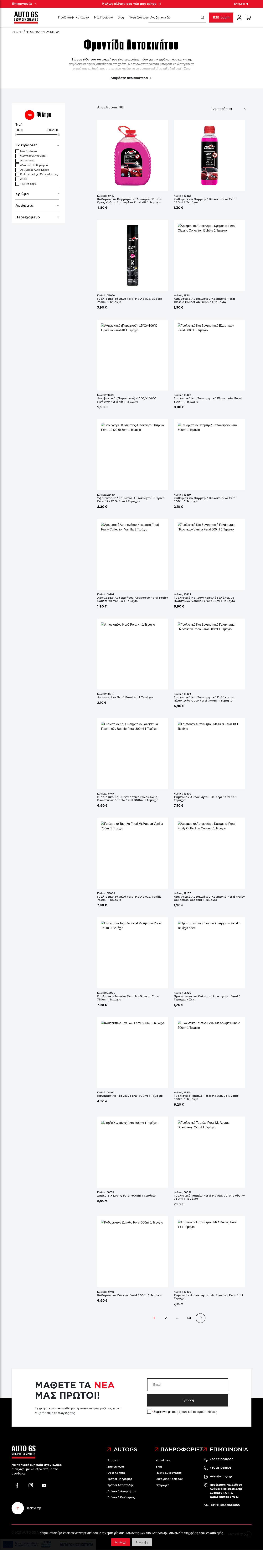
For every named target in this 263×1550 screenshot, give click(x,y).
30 (189, 1318)
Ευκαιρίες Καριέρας (169, 1478)
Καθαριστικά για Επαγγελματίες (39, 174)
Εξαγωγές (162, 1485)
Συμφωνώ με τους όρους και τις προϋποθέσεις (184, 1411)
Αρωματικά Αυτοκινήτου (34, 169)
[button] (202, 17)
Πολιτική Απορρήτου (121, 1491)
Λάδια (23, 178)
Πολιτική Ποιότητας (121, 1497)
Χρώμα (22, 194)
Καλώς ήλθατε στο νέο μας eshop (129, 4)
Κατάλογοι (82, 17)
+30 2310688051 (221, 1467)
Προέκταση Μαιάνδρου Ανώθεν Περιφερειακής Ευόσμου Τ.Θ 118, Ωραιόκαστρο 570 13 (226, 1490)
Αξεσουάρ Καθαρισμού (34, 165)
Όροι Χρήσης (116, 1472)
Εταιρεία (113, 1460)
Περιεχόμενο (27, 217)
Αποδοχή (120, 1542)
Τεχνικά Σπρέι (28, 183)
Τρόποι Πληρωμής (119, 1478)
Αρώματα (24, 206)
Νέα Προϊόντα (103, 17)
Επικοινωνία (115, 1466)
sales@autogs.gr (221, 1476)
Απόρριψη (142, 1542)
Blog (121, 17)
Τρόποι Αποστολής (120, 1485)
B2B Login (221, 17)
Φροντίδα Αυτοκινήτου (33, 155)
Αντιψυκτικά (27, 160)
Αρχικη (17, 31)
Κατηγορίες (26, 145)
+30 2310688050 (221, 1459)
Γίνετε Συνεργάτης (141, 17)
